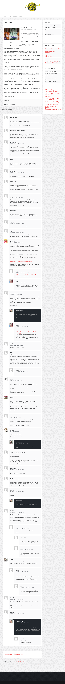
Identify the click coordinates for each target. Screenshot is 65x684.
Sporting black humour (49, 34)
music (46, 103)
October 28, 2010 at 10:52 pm (15, 294)
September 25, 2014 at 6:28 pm (21, 326)
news (45, 104)
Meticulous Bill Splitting (36, 664)
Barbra (11, 159)
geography (47, 98)
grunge (60, 98)
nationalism (57, 103)
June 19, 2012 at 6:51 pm (14, 211)
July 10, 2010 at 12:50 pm (14, 354)
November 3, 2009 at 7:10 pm (15, 453)
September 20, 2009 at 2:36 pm (15, 613)
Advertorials (47, 52)
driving (58, 91)
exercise (57, 94)
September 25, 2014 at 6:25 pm (21, 282)
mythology (50, 103)
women (55, 111)
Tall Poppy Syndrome (49, 71)
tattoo (51, 109)
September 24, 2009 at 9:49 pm (15, 491)
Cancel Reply (22, 661)
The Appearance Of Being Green (52, 62)
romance (50, 106)
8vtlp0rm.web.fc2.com (49, 51)
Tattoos (58, 58)
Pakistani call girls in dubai (50, 58)
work (57, 111)
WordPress (18, 683)
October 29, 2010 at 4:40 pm (25, 549)
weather (49, 111)
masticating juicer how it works (17, 130)
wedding (52, 111)
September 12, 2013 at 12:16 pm (16, 172)
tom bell (12, 344)
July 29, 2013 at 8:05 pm (14, 182)
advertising (51, 90)
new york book (13, 117)
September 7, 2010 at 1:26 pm (15, 345)
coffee (50, 91)
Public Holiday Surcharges (50, 27)
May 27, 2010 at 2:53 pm (14, 380)
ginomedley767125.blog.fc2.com (51, 61)
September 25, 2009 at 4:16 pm (21, 502)
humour (46, 100)
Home (5, 16)
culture (54, 91)
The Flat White (57, 48)
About (9, 16)
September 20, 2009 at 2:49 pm (21, 622)
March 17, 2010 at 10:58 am (15, 431)
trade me (59, 109)
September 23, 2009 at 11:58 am (16, 512)
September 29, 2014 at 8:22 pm (15, 143)
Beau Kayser (13, 210)
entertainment (48, 94)
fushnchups (13, 598)
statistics (51, 107)
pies (47, 104)
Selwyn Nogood (11, 101)
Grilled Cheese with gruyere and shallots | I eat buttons (16, 654)
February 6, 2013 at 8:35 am (15, 197)
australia (47, 91)
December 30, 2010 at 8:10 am (15, 232)
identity (51, 100)
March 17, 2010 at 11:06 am (20, 443)
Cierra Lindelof (13, 181)
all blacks (56, 90)
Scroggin (47, 29)
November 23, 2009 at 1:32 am (26, 587)
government (54, 98)
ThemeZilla (58, 683)
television (55, 109)
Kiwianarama (10, 103)
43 (8, 100)
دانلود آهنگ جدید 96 (49, 48)
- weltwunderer (8, 655)
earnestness (46, 93)
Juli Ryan (12, 559)
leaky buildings (52, 101)
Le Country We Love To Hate (9, 664)
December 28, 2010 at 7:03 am (15, 242)
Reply (22, 118)
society (54, 106)
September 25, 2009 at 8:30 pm (21, 571)
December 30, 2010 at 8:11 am (15, 223)
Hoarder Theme (51, 683)
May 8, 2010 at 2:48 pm (14, 417)
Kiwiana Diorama (17, 16)
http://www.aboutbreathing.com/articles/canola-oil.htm (21, 261)
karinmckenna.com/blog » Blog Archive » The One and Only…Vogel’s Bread (20, 653)
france (55, 96)
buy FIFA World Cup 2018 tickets (51, 55)
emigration (8, 104)
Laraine (17, 281)
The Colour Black (48, 56)
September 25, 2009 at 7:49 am (15, 479)
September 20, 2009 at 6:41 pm (15, 599)
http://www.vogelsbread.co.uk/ (27, 225)
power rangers (13, 142)
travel (45, 111)
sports (47, 108)
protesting (46, 106)
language (46, 101)
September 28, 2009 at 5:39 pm (21, 528)
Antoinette (12, 171)
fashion (47, 96)
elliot (11, 416)
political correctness (53, 104)
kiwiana (13, 104)
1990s (46, 90)
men (57, 101)
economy (52, 93)
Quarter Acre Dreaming (50, 25)
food (11, 104)
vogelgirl (16, 661)
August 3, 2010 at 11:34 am (20, 371)
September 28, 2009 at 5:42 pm (15, 469)
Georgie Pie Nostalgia (49, 81)
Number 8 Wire (48, 31)
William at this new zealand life (17, 452)
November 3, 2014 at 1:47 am (15, 118)
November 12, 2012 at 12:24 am (21, 272)
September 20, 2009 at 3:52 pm (26, 640)
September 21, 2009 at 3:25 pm (15, 561)
